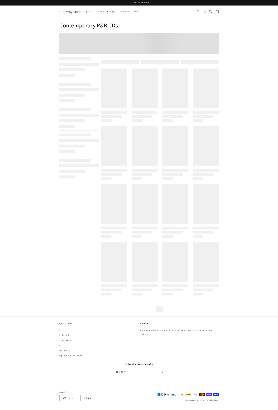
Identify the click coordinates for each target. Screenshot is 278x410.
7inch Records (66, 340)
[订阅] (162, 372)
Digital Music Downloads (70, 355)
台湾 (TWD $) (67, 398)
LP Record (64, 335)
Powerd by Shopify (212, 400)
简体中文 (87, 398)
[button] (112, 12)
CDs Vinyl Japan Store (197, 400)
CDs (61, 345)
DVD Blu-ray (65, 350)
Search (62, 330)
